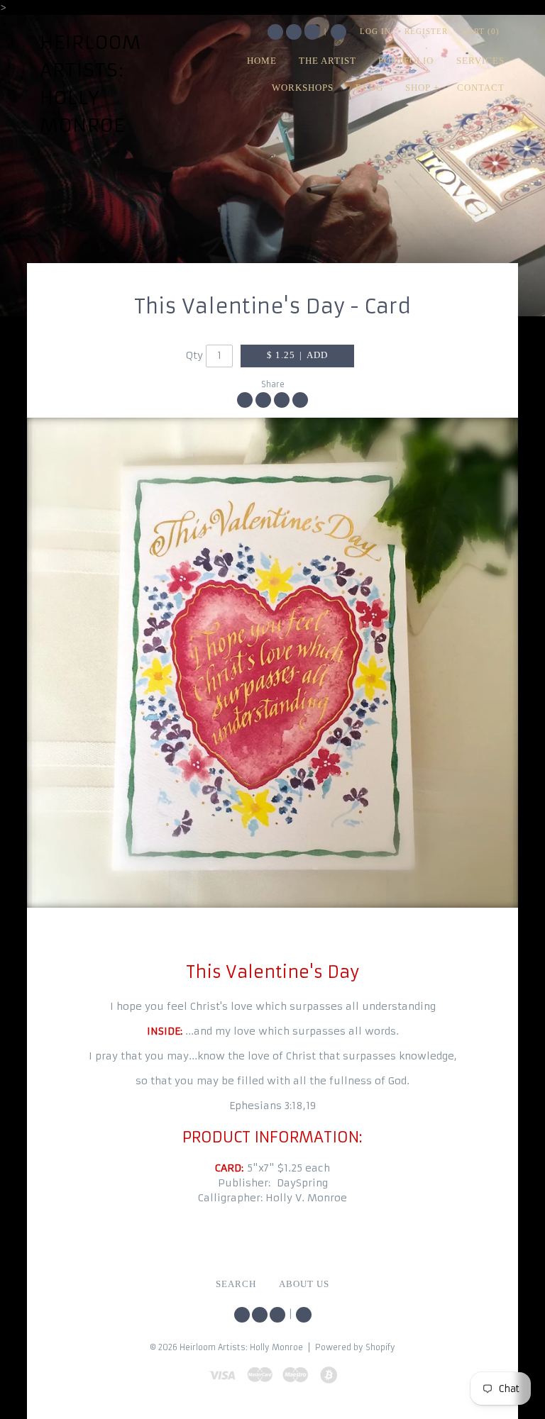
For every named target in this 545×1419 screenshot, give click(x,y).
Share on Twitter (263, 400)
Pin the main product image (282, 400)
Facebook (294, 32)
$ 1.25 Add (297, 355)
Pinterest (312, 32)
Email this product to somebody (300, 400)
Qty (194, 355)
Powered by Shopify (355, 1347)
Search (338, 32)
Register (426, 31)
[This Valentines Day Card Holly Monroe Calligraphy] (272, 663)
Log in (375, 31)
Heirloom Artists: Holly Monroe (90, 84)
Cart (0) (481, 31)
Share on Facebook (245, 400)
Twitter (275, 32)
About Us (304, 1284)
